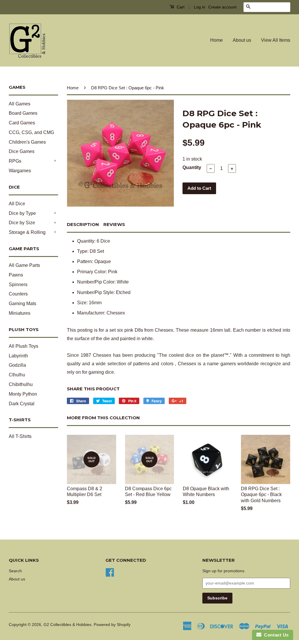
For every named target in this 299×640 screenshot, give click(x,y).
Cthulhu (17, 374)
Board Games (23, 113)
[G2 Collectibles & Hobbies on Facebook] (109, 572)
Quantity (191, 167)
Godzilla (17, 365)
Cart (180, 7)
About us (242, 40)
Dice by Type (22, 213)
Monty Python (23, 394)
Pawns (16, 274)
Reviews (114, 224)
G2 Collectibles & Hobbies (67, 624)
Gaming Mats (22, 303)
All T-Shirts (20, 436)
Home (216, 40)
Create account (222, 7)
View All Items (275, 40)
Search (15, 571)
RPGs (15, 161)
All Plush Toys (23, 346)
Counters (18, 293)
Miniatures (19, 313)
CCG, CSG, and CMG (31, 132)
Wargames (20, 170)
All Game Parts (24, 265)
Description (83, 224)
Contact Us (275, 634)
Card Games (22, 122)
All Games (19, 103)
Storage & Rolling (27, 232)
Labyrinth (18, 355)
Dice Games (21, 151)
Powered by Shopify (112, 624)
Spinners (18, 284)
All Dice (17, 203)
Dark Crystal (21, 403)
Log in (199, 7)
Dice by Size (22, 222)
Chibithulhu (21, 384)
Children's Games (27, 142)
